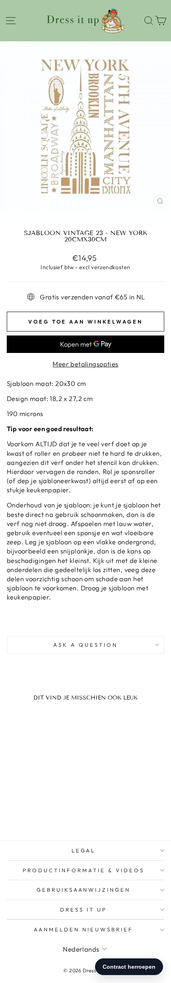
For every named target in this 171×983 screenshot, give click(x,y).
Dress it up (83, 909)
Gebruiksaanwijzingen (84, 890)
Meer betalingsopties (85, 364)
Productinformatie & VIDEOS (83, 870)
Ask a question (85, 645)
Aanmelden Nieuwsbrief (83, 929)
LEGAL (84, 850)
